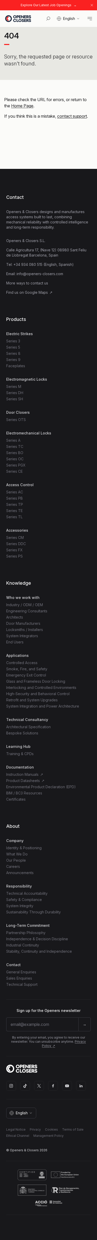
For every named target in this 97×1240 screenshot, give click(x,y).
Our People (16, 860)
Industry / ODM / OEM (24, 605)
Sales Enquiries (19, 978)
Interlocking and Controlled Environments (41, 687)
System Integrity (19, 906)
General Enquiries (21, 972)
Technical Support (22, 984)
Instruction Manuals (23, 774)
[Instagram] (11, 1086)
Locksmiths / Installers (24, 629)
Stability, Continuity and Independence (39, 951)
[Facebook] (53, 1086)
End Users (15, 642)
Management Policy (48, 1136)
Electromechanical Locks (28, 433)
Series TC (14, 446)
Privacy (35, 1129)
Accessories (17, 530)
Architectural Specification (28, 727)
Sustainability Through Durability (33, 912)
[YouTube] (67, 1086)
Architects (14, 617)
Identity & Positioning (24, 848)
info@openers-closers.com (40, 274)
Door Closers (18, 412)
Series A (13, 440)
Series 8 (13, 353)
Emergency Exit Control (26, 675)
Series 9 (13, 359)
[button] (69, 18)
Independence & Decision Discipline (37, 939)
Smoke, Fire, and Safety (26, 669)
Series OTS (16, 419)
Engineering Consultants (26, 611)
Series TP (14, 504)
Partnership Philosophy (26, 932)
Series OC (15, 459)
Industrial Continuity (22, 945)
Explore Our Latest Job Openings (46, 5)
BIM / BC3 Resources (24, 793)
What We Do (17, 854)
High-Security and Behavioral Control (38, 694)
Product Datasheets (23, 780)
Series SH (14, 399)
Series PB (14, 498)
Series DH (14, 392)
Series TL (14, 517)
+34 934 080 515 (27, 264)
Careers (13, 866)
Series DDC (16, 544)
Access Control (20, 485)
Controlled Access (22, 662)
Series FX (14, 550)
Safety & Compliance (24, 899)
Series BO (14, 452)
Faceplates (15, 366)
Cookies (51, 1129)
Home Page (22, 105)
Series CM (15, 537)
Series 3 (13, 341)
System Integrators (22, 636)
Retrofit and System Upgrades (32, 700)
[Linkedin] (81, 1086)
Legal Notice (16, 1129)
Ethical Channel (17, 1136)
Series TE (14, 510)
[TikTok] (25, 1086)
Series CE (14, 471)
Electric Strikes (19, 334)
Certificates (16, 799)
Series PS (14, 556)
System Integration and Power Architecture (42, 706)
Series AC (14, 492)
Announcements (20, 872)
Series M (13, 386)
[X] (39, 1086)
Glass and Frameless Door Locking (35, 681)
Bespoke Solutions (22, 733)
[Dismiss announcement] (92, 5)
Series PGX (16, 465)
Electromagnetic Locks (26, 379)
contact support (72, 116)
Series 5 (13, 347)
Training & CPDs (20, 753)
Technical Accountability (27, 893)
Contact (15, 197)
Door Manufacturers (23, 623)
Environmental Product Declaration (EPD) (41, 787)
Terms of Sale (73, 1129)
